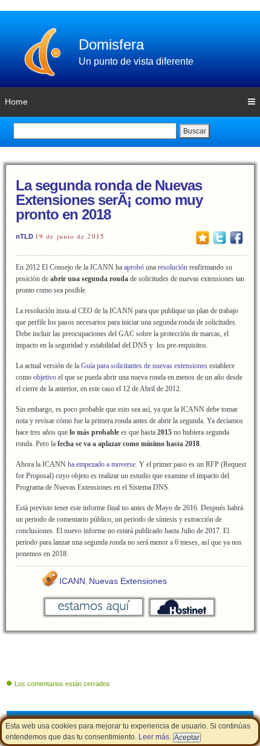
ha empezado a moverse (101, 464)
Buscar (194, 131)
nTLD (24, 236)
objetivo (44, 377)
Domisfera (111, 44)
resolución (172, 267)
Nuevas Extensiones (128, 581)
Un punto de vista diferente (136, 61)
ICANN (72, 581)
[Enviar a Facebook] (236, 237)
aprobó (134, 267)
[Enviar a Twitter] (219, 237)
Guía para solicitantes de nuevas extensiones (143, 366)
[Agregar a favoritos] (202, 237)
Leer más (153, 737)
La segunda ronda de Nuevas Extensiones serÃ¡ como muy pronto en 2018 (109, 199)
